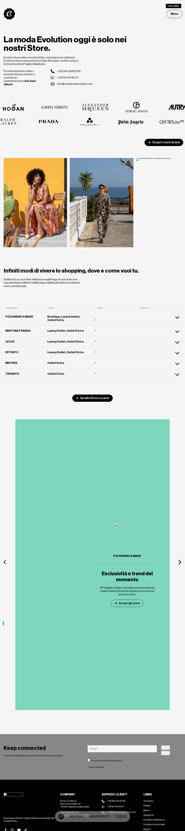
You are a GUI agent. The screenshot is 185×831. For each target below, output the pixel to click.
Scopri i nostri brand (166, 142)
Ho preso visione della (106, 760)
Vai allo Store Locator (94, 398)
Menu (174, 14)
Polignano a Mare (127, 556)
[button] (5, 562)
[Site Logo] (9, 13)
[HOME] (61, 816)
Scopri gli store (129, 603)
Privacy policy (116, 760)
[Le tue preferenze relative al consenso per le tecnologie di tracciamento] (3, 623)
